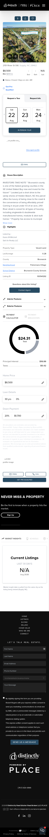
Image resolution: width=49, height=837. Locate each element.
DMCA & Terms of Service (26, 834)
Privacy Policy (8, 834)
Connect (24, 634)
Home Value (24, 628)
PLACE (44, 805)
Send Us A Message (24, 742)
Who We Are (24, 631)
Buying (24, 622)
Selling (24, 625)
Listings (25, 619)
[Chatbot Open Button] (42, 830)
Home (24, 616)
